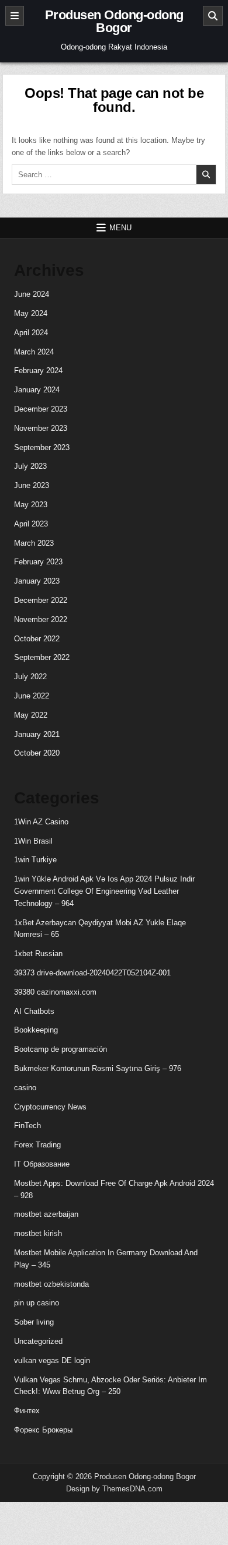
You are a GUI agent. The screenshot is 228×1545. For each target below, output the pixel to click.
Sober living (34, 1322)
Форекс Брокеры (43, 1429)
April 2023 (31, 523)
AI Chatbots (34, 1011)
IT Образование (42, 1164)
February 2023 (38, 561)
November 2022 (40, 619)
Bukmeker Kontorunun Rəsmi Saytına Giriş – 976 (97, 1068)
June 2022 (31, 695)
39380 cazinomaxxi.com (55, 992)
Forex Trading (37, 1144)
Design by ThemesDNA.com (114, 1488)
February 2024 (38, 370)
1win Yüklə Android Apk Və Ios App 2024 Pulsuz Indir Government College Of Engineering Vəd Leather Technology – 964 (104, 891)
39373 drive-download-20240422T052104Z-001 (92, 972)
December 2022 (40, 600)
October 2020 (37, 753)
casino (25, 1087)
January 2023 (37, 581)
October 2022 (37, 638)
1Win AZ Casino (41, 821)
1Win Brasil (33, 841)
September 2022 (42, 657)
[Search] (213, 16)
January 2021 (37, 734)
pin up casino (36, 1302)
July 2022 (30, 676)
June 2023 (31, 485)
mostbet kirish (38, 1233)
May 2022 (30, 715)
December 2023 (40, 409)
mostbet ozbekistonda (51, 1284)
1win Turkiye (35, 859)
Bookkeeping (36, 1030)
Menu (120, 227)
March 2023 (34, 543)
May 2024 (30, 313)
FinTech (27, 1125)
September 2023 (42, 447)
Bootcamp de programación (60, 1049)
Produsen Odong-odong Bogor (114, 21)
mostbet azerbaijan (46, 1214)
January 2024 (37, 389)
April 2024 (31, 332)
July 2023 (30, 466)
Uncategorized (38, 1341)
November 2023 (40, 428)
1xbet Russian (38, 953)
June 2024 (31, 294)
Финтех (27, 1410)
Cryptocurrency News (50, 1106)
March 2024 (34, 351)
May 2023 (30, 504)
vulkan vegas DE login (52, 1360)
